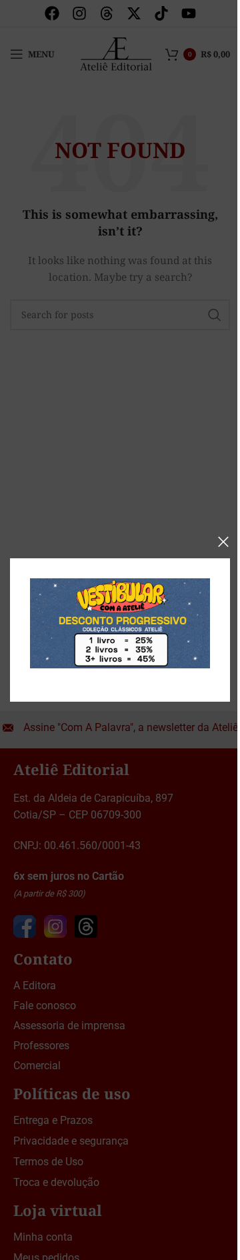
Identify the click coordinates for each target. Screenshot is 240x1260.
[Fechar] (223, 541)
